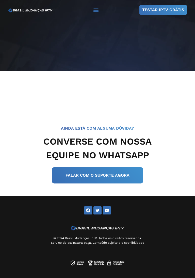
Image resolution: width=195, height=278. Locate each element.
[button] (96, 10)
